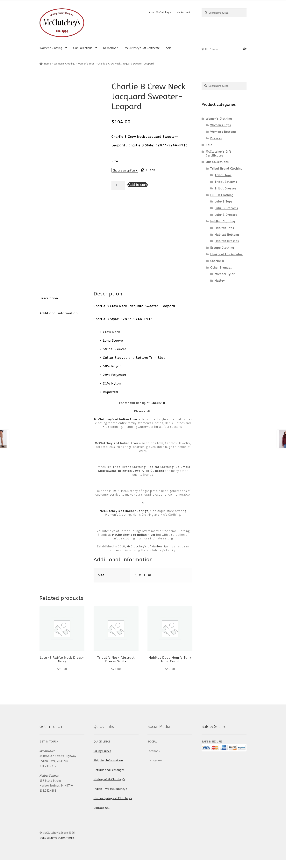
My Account (183, 12)
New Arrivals (110, 48)
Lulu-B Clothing (221, 195)
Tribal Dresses (225, 188)
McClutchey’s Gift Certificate (142, 48)
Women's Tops (86, 63)
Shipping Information (108, 760)
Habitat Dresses (227, 241)
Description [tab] (48, 298)
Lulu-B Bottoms (226, 208)
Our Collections (82, 48)
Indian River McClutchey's (110, 789)
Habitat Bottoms (227, 234)
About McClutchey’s (159, 12)
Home (47, 63)
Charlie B (217, 261)
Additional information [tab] (58, 313)
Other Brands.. (221, 267)
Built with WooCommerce (56, 838)
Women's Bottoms (223, 131)
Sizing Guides (102, 751)
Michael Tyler (225, 274)
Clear (150, 170)
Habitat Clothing (222, 221)
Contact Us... (102, 808)
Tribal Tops (223, 175)
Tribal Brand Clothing (226, 168)
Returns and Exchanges (109, 770)
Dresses (216, 138)
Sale (168, 48)
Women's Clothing (64, 63)
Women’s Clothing (50, 48)
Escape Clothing (222, 247)
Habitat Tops (224, 228)
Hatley (220, 280)
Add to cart (137, 185)
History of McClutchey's (109, 779)
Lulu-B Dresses (226, 215)
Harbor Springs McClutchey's (113, 798)
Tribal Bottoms (226, 182)
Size (114, 161)
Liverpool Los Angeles (226, 254)
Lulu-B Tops (223, 201)
